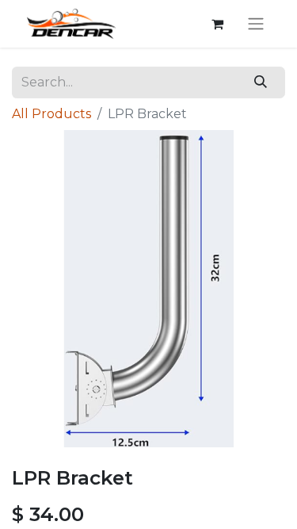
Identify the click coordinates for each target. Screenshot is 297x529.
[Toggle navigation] (255, 24)
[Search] (261, 82)
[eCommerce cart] (217, 24)
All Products (51, 113)
